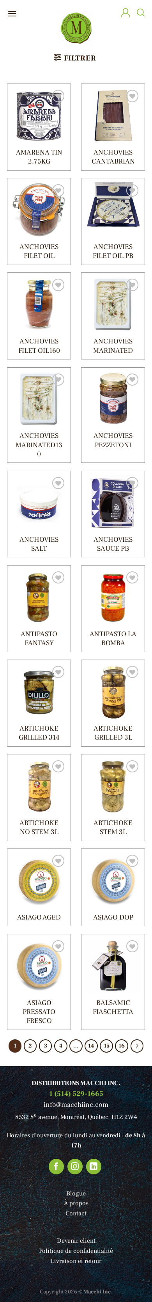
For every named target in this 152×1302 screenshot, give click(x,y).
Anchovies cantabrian (113, 157)
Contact (76, 1213)
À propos (76, 1203)
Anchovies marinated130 (39, 445)
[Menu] (12, 13)
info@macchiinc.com (76, 1104)
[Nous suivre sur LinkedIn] (94, 1166)
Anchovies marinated (113, 346)
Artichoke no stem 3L (38, 827)
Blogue (76, 1193)
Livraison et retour (76, 1261)
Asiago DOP (113, 917)
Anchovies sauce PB (113, 544)
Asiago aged (39, 917)
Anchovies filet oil (38, 251)
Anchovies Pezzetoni (113, 440)
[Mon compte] (125, 13)
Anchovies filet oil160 (39, 346)
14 (91, 1045)
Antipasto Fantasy (39, 638)
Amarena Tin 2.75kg (39, 157)
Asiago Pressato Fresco (39, 1012)
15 (107, 1045)
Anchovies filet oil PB (113, 251)
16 (121, 1045)
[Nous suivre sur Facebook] (56, 1166)
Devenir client (76, 1241)
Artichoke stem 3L (113, 827)
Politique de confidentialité (76, 1251)
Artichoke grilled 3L (113, 733)
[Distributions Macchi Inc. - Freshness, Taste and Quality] (76, 27)
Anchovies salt (38, 544)
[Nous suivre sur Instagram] (75, 1166)
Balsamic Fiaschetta (113, 1007)
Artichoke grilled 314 (39, 733)
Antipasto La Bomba (113, 638)
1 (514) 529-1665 (76, 1093)
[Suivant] (137, 1046)
